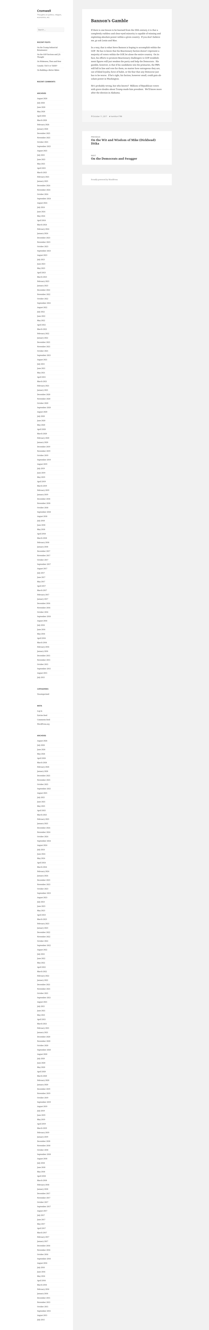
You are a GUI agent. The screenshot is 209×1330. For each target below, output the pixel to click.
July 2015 (41, 677)
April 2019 (41, 481)
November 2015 (43, 660)
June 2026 (41, 107)
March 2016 (42, 642)
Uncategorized (43, 694)
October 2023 (42, 246)
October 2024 (42, 194)
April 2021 (41, 377)
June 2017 (41, 577)
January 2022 (42, 338)
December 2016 (43, 603)
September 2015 (44, 668)
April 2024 (41, 220)
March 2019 (42, 486)
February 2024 (43, 229)
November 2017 (43, 555)
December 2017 (43, 551)
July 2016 (41, 625)
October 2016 (42, 612)
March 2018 (42, 538)
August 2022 (42, 307)
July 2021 (41, 364)
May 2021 (41, 372)
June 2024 (41, 211)
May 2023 (41, 268)
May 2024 (41, 216)
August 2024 (42, 203)
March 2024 (42, 224)
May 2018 (41, 529)
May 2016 (41, 634)
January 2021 (42, 390)
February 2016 (43, 647)
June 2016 (41, 629)
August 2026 (42, 98)
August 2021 (42, 359)
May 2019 (41, 477)
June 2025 (41, 159)
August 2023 (42, 255)
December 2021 (43, 342)
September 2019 (44, 460)
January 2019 (42, 494)
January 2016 (42, 651)
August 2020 (42, 412)
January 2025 (42, 181)
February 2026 (43, 124)
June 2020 (41, 420)
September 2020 (44, 407)
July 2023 (41, 259)
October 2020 (42, 403)
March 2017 (42, 590)
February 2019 (43, 490)
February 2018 (43, 542)
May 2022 (41, 320)
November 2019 (43, 451)
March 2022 (42, 329)
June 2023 (41, 264)
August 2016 (42, 621)
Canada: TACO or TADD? (47, 66)
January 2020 (42, 442)
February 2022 (43, 333)
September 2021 (44, 355)
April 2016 (41, 638)
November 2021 (43, 346)
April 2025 (41, 168)
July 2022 (41, 312)
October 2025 (42, 142)
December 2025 (43, 133)
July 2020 (41, 416)
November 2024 (43, 190)
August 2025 (42, 151)
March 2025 (42, 172)
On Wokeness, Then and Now (49, 61)
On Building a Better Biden (48, 70)
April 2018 (41, 534)
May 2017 (41, 581)
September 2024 (44, 198)
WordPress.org (43, 724)
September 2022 (44, 303)
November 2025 (43, 137)
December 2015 (43, 655)
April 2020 (41, 429)
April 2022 (41, 325)
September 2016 (44, 616)
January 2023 (42, 285)
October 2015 (42, 664)
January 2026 (42, 129)
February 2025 (43, 177)
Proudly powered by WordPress (104, 179)
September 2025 (44, 146)
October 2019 (42, 455)
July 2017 (41, 573)
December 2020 (43, 394)
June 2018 (41, 525)
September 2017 (44, 564)
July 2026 (41, 103)
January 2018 (42, 547)
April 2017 (41, 586)
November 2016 (43, 608)
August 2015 (42, 673)
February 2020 (43, 438)
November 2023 (43, 242)
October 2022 (42, 298)
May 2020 (41, 425)
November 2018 (43, 503)
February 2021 (43, 386)
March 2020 (42, 433)
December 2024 (43, 185)
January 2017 (42, 599)
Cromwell (44, 11)
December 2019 (43, 446)
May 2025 (41, 164)
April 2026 (41, 116)
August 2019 (42, 464)
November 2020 (43, 399)
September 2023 (44, 251)
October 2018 (42, 507)
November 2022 (43, 294)
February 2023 (43, 281)
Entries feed (42, 715)
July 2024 (41, 207)
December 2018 (43, 499)
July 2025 (41, 155)
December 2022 (43, 290)
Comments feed (43, 719)
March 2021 (42, 381)
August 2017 (42, 568)
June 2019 (41, 473)
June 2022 (41, 316)
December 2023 (43, 238)
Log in (39, 711)
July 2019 (41, 468)
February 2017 (43, 594)
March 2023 (42, 277)
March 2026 (42, 120)
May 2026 (41, 111)
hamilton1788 (116, 116)
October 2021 (42, 351)
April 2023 (41, 272)
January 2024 (42, 233)
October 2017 (42, 560)
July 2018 (41, 520)
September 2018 (44, 512)
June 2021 (41, 368)
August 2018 (42, 516)
